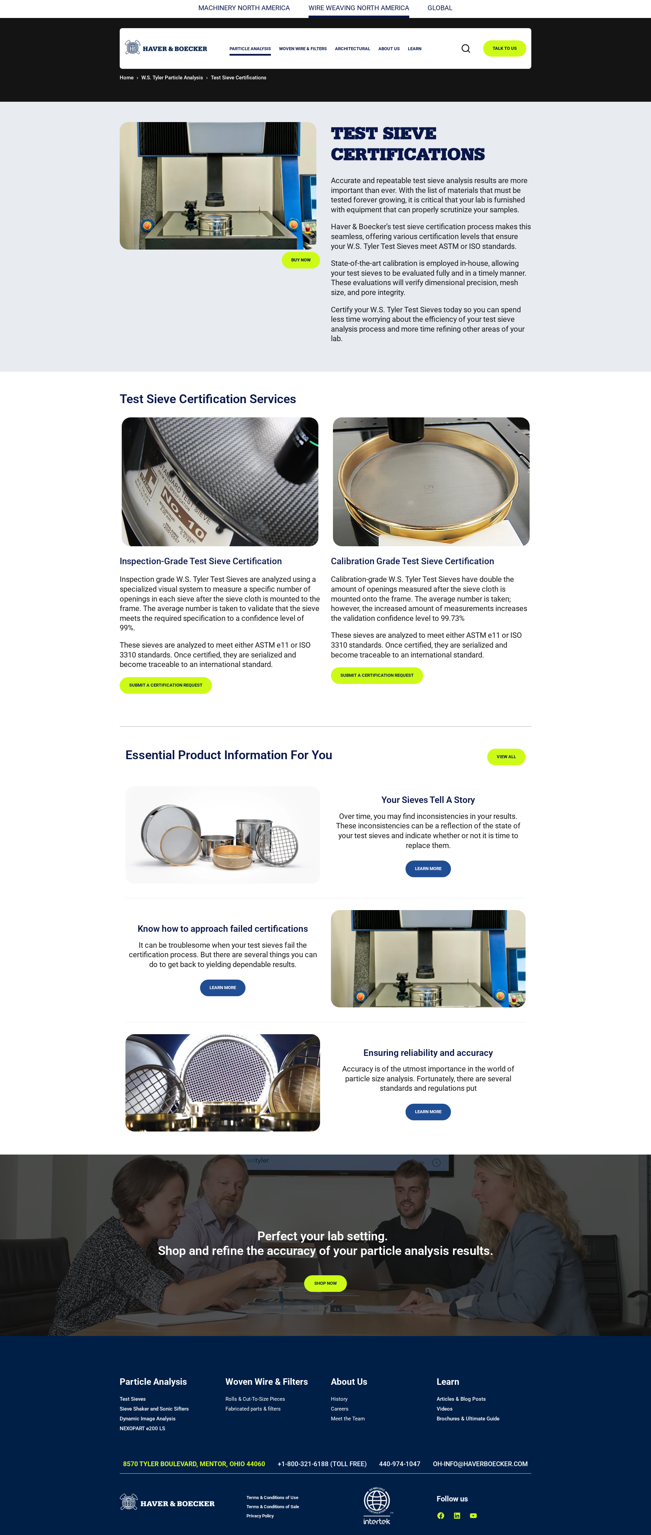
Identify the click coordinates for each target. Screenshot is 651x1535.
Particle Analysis (153, 1382)
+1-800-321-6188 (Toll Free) (322, 1464)
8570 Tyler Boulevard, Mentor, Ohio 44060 (194, 1464)
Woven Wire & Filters (266, 1382)
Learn (448, 1382)
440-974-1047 (399, 1464)
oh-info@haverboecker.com (480, 1464)
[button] (250, 50)
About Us (349, 1382)
